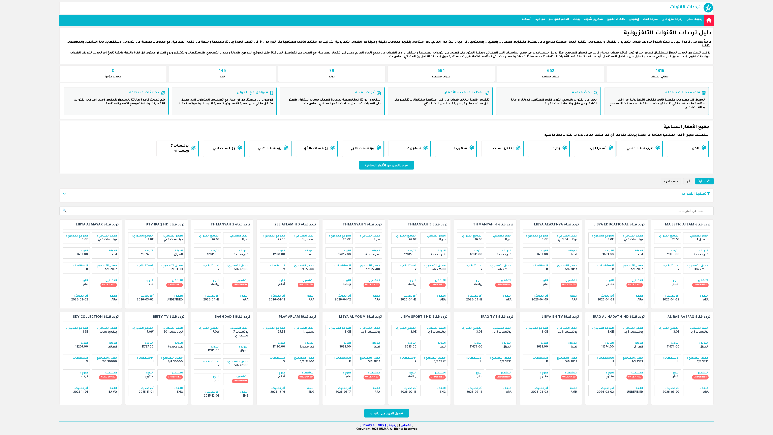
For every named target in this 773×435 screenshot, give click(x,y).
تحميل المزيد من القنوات (386, 413)
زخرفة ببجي (694, 19)
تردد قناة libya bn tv (560, 317)
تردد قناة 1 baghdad (232, 317)
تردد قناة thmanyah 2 (230, 225)
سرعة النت (650, 19)
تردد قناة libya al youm (360, 317)
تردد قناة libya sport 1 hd (423, 317)
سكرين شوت (593, 19)
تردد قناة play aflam (297, 317)
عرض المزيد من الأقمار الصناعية (386, 165)
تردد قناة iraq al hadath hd (619, 317)
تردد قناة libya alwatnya (556, 225)
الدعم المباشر (559, 19)
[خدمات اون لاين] (709, 20)
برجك (576, 19)
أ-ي (688, 181)
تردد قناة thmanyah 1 (362, 225)
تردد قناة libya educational (619, 225)
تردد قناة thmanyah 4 (493, 225)
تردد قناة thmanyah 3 (427, 225)
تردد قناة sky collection (96, 317)
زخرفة (392, 425)
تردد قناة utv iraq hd (165, 225)
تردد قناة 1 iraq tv (497, 317)
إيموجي (634, 19)
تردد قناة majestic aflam (687, 225)
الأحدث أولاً (704, 181)
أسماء (526, 19)
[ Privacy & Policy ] (373, 425)
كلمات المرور (616, 19)
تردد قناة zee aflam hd (295, 225)
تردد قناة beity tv (169, 317)
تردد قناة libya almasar (97, 225)
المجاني (406, 425)
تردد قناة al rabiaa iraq (689, 317)
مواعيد (540, 19)
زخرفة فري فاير (672, 19)
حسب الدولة (671, 181)
